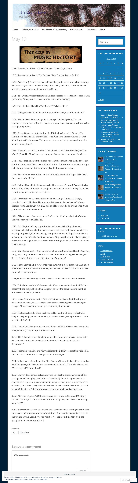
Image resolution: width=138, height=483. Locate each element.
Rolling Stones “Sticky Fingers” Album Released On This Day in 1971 (111, 127)
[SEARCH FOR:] (110, 42)
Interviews (91, 29)
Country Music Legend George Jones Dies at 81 (109, 121)
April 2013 (104, 218)
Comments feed (106, 259)
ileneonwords (110, 156)
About (102, 29)
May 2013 (104, 215)
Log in (102, 253)
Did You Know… (77, 29)
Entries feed (105, 256)
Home (15, 29)
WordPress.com (106, 262)
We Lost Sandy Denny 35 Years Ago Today (110, 140)
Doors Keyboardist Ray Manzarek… (114, 159)
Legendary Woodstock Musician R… (113, 169)
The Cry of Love (32, 12)
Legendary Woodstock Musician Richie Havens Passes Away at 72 (109, 134)
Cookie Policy (43, 479)
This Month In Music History (54, 29)
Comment (82, 471)
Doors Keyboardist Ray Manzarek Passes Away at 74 (111, 116)
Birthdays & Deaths (30, 29)
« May (101, 99)
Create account (106, 250)
